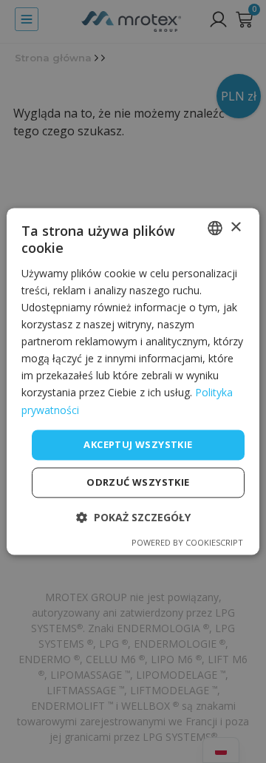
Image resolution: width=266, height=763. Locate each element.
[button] (133, 517)
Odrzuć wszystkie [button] (137, 482)
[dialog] (133, 381)
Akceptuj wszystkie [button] (137, 444)
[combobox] (215, 227)
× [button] (235, 227)
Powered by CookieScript (187, 543)
